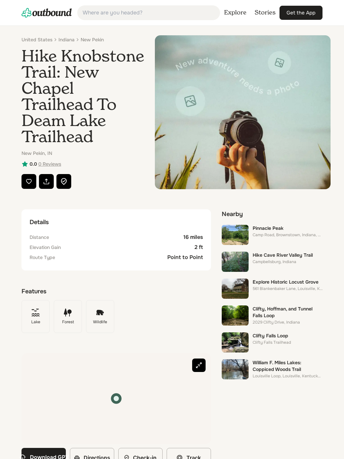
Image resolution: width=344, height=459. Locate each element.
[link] (47, 12)
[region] (116, 398)
